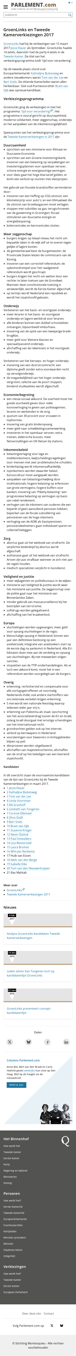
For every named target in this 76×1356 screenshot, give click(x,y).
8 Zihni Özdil (15, 817)
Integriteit (9, 1256)
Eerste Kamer (11, 1158)
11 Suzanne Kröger (19, 830)
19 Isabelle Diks (17, 864)
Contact (49, 1313)
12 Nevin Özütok (17, 834)
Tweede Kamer (13, 56)
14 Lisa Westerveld (19, 843)
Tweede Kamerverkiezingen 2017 (28, 894)
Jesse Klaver (18, 48)
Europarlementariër (15, 1219)
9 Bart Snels (14, 822)
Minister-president (15, 1237)
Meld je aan (16, 1084)
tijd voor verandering (36, 111)
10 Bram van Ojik (18, 826)
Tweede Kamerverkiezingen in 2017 (31, 137)
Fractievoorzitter (13, 1225)
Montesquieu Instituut (44, 8)
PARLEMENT (33, 5)
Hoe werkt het (12, 1146)
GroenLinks (11, 44)
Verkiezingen (15, 1266)
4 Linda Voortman (19, 801)
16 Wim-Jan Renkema (21, 851)
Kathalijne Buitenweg (45, 73)
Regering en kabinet (15, 1170)
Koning (8, 1183)
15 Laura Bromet (18, 847)
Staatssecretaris (13, 1250)
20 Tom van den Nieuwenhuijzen (28, 868)
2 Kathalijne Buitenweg (22, 792)
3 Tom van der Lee (19, 796)
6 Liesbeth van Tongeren (23, 809)
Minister (8, 1243)
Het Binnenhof (16, 1138)
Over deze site (31, 1313)
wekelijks (29, 1070)
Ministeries (10, 1176)
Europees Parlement (16, 1292)
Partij (7, 1164)
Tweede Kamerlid (14, 1213)
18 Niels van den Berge (22, 860)
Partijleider (10, 1231)
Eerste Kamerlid (13, 1206)
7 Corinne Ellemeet (19, 813)
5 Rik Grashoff (16, 805)
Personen (12, 1193)
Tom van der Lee (53, 77)
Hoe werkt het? (12, 1200)
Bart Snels (10, 82)
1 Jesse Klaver (16, 788)
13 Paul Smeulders (19, 839)
